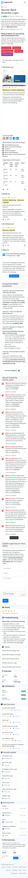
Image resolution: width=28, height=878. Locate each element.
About (4, 867)
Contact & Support (10, 150)
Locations (7, 149)
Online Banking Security (11, 145)
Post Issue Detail (7, 54)
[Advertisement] (14, 118)
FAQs (20, 870)
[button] (19, 370)
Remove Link (22, 867)
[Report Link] (24, 189)
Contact (9, 867)
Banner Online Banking (11, 152)
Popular (8, 870)
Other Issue (18, 51)
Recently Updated (9, 752)
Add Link (15, 867)
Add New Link (14, 276)
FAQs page (20, 643)
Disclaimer (14, 873)
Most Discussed (9, 704)
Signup (16, 858)
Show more (14, 538)
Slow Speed (16, 48)
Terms (24, 870)
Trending (14, 870)
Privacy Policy (22, 873)
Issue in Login (6, 48)
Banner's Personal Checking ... (13, 147)
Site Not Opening (7, 51)
